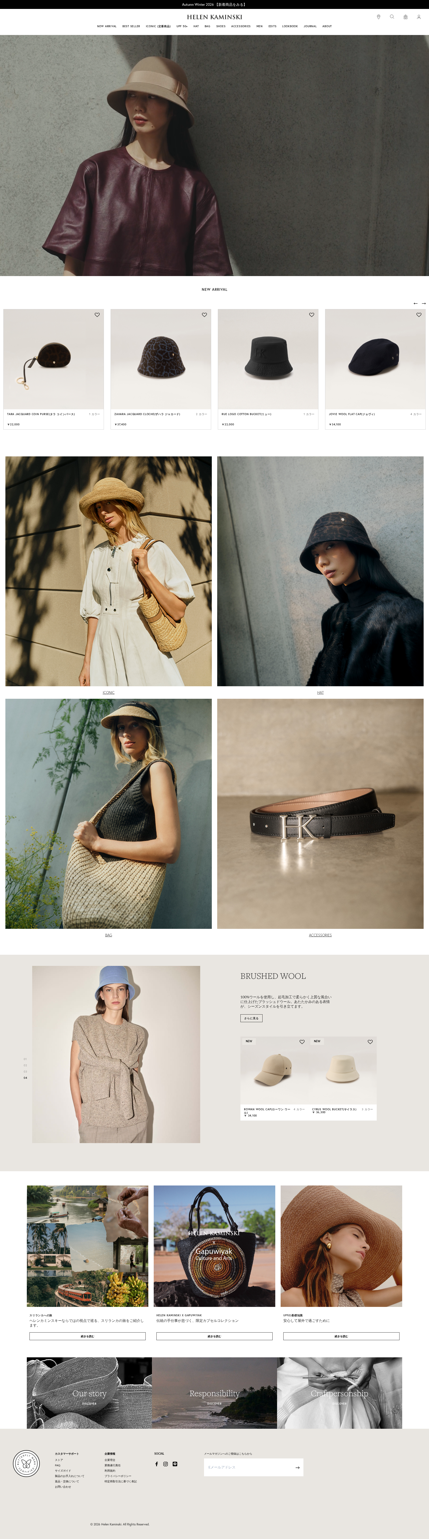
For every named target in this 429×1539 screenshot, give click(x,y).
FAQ (57, 1465)
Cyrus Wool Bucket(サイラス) (334, 1109)
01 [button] (25, 1059)
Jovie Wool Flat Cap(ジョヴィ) (352, 414)
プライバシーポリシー (118, 1476)
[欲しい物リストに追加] (97, 315)
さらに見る (251, 1018)
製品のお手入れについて (69, 1476)
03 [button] (25, 1071)
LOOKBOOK (290, 26)
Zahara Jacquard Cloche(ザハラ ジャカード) (147, 414)
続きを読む (87, 1336)
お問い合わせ (63, 1486)
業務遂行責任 (113, 1465)
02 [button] (25, 1065)
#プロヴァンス (182, 17)
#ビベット (248, 17)
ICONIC (109, 692)
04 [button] (25, 1077)
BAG (108, 935)
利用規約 (110, 1470)
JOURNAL (310, 26)
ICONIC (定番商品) (158, 26)
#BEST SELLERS (153, 17)
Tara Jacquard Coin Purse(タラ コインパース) (41, 414)
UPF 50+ (182, 26)
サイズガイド (63, 1470)
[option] (53, 369)
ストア (59, 1460)
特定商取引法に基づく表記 (121, 1481)
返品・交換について (67, 1481)
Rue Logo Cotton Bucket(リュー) (246, 414)
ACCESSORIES (320, 935)
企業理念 (110, 1460)
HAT (320, 692)
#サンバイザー (273, 17)
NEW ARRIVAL (107, 26)
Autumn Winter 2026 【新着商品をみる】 (214, 4)
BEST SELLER (131, 26)
